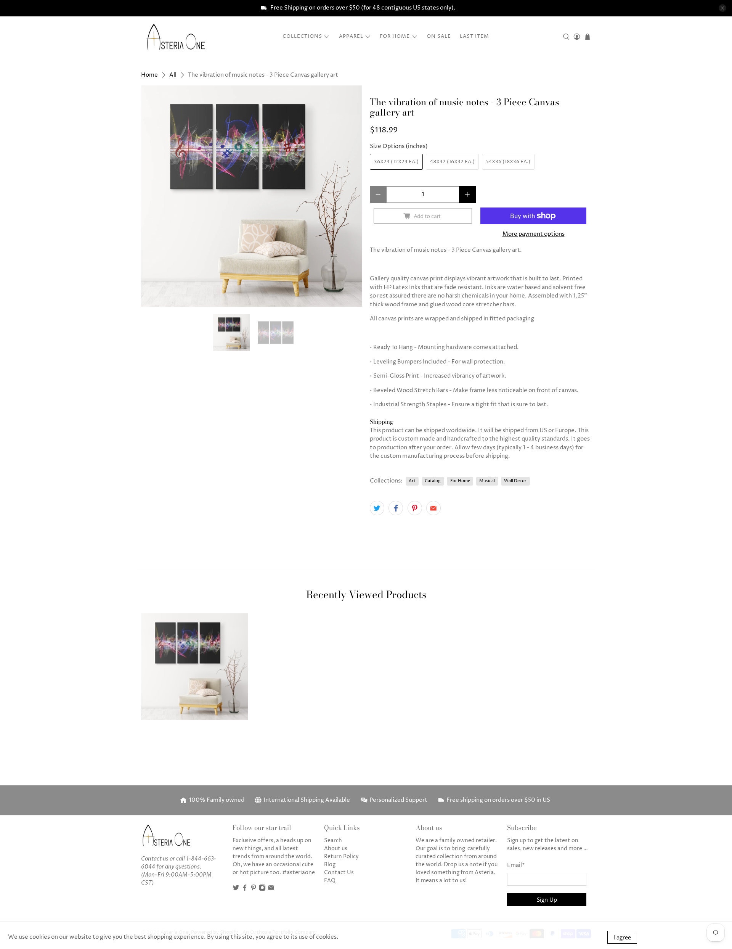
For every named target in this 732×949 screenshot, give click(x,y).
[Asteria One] (175, 36)
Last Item (474, 36)
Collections (302, 36)
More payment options (533, 234)
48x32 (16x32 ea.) (452, 161)
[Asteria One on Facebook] (244, 889)
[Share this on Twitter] (377, 508)
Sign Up (547, 899)
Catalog (433, 481)
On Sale (439, 36)
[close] (722, 8)
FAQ (330, 880)
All (173, 75)
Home (149, 75)
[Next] (350, 196)
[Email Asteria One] (271, 889)
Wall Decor (515, 481)
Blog (330, 864)
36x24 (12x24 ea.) (396, 161)
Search (333, 840)
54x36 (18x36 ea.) (508, 161)
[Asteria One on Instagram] (262, 889)
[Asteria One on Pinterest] (253, 889)
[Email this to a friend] (433, 508)
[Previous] (153, 196)
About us (335, 848)
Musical (487, 481)
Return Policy (341, 856)
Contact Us (339, 872)
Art (412, 481)
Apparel (351, 36)
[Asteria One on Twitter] (236, 889)
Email (516, 865)
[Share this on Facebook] (395, 508)
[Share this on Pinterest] (415, 508)
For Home (395, 36)
